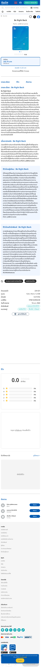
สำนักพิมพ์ (4, 542)
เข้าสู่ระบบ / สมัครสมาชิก (31, 3)
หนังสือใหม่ (4, 533)
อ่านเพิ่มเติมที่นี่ (23, 657)
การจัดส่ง (3, 589)
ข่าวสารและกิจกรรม (6, 549)
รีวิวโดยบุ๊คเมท (5, 552)
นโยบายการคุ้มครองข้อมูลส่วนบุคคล (10, 617)
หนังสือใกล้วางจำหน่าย (7, 539)
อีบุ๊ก (15, 11)
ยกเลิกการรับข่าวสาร (6, 598)
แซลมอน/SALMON (33, 306)
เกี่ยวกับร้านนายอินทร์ (6, 608)
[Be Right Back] (34, 16)
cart (20, 3)
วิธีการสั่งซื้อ (4, 583)
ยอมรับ (20, 660)
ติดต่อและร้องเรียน (6, 611)
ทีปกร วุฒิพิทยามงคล (20, 24)
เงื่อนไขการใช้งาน (5, 614)
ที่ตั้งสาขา (3, 620)
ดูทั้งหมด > (36, 455)
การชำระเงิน (4, 586)
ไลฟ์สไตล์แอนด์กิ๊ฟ (6, 574)
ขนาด (3, 294)
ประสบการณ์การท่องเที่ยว (14, 281)
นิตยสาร (21, 11)
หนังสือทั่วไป (22, 309)
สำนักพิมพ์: (5, 306)
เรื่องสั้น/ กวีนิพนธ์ (34, 309)
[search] (2, 7)
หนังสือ (9, 11)
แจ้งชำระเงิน (4, 592)
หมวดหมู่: (4, 309)
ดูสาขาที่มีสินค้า (22, 314)
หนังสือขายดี (4, 530)
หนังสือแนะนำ (4, 536)
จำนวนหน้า (4, 291)
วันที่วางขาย (5, 303)
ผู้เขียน (3, 545)
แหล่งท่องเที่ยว (30, 281)
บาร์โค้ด (3, 300)
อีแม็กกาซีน (29, 11)
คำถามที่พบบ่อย (5, 595)
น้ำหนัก (3, 297)
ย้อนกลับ (5, 16)
